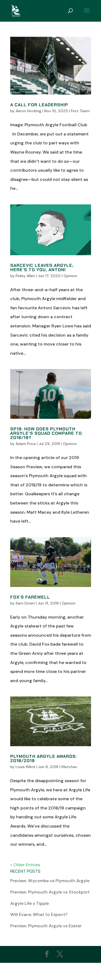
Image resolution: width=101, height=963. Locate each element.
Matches (69, 766)
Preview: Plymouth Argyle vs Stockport (50, 892)
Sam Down (25, 603)
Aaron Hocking (28, 110)
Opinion (70, 275)
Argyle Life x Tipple (29, 903)
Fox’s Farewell (30, 597)
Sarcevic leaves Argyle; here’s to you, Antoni (42, 268)
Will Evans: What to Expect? (38, 914)
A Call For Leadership (39, 105)
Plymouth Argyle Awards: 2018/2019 (43, 758)
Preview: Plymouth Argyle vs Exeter (46, 926)
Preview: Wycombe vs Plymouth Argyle (49, 881)
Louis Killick (25, 766)
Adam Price (26, 443)
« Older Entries (25, 865)
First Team (80, 110)
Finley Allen (25, 275)
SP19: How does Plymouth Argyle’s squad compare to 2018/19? (46, 433)
